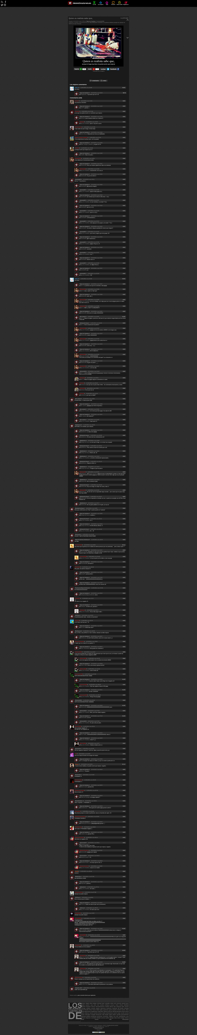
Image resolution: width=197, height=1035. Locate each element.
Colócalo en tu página (99, 71)
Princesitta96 (78, 544)
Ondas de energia (79, 790)
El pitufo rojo (78, 827)
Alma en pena (78, 780)
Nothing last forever (80, 816)
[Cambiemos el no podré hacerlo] (127, 20)
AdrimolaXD (83, 371)
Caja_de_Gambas (84, 123)
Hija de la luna (78, 977)
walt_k (76, 87)
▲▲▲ (98, 1030)
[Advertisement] (98, 10)
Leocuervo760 (78, 674)
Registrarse (126, 4)
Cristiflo (77, 148)
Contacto (97, 1028)
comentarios (95, 80)
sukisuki (77, 111)
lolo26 (76, 871)
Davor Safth (78, 726)
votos (104, 80)
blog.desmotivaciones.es (98, 1027)
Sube (107, 4)
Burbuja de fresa (84, 442)
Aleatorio (113, 4)
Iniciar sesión (120, 4)
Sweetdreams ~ (84, 807)
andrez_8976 (78, 652)
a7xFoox (82, 904)
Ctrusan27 (77, 811)
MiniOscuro (83, 637)
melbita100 (78, 913)
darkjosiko (83, 883)
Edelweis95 (78, 158)
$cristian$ (82, 377)
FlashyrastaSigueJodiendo (82, 588)
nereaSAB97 (78, 918)
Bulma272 (77, 567)
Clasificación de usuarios (112, 1025)
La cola (94, 4)
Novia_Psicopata (79, 641)
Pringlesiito (83, 94)
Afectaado (77, 534)
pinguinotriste (78, 892)
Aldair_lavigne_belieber (81, 137)
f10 (76, 753)
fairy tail (77, 620)
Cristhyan (77, 598)
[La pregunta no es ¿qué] (127, 38)
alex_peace (83, 405)
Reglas (100, 1028)
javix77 (77, 101)
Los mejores (100, 4)
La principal (124, 18)
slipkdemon (83, 431)
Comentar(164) (100, 21)
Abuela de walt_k (79, 837)
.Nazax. (77, 764)
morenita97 (83, 186)
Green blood (78, 127)
